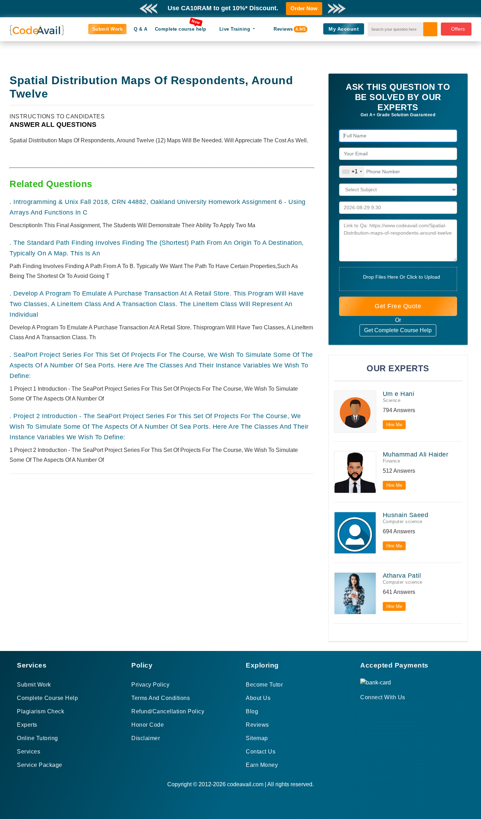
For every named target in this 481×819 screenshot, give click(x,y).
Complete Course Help (47, 698)
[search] (430, 29)
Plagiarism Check (40, 711)
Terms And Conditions (160, 698)
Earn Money (262, 765)
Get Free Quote (398, 306)
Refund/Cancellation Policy (167, 711)
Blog (252, 711)
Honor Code (147, 725)
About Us (258, 698)
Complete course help (180, 29)
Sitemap (257, 738)
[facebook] (362, 710)
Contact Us (260, 752)
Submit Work (107, 29)
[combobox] (351, 172)
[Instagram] (379, 710)
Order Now (304, 8)
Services (28, 752)
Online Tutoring (37, 738)
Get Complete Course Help (398, 330)
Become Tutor (264, 685)
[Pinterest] (371, 710)
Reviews (286, 29)
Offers (458, 29)
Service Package (39, 765)
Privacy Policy (150, 685)
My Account (344, 29)
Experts (27, 725)
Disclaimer (145, 738)
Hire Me (394, 424)
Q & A (141, 29)
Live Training (235, 29)
